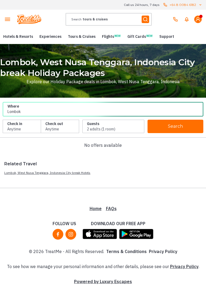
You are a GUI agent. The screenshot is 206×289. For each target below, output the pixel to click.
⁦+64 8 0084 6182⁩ (183, 5)
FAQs (111, 208)
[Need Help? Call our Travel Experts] (175, 19)
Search (175, 126)
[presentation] (108, 19)
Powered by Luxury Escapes (103, 281)
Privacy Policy (163, 251)
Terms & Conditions (126, 251)
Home (96, 208)
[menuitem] (186, 19)
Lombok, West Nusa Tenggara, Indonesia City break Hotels (47, 173)
